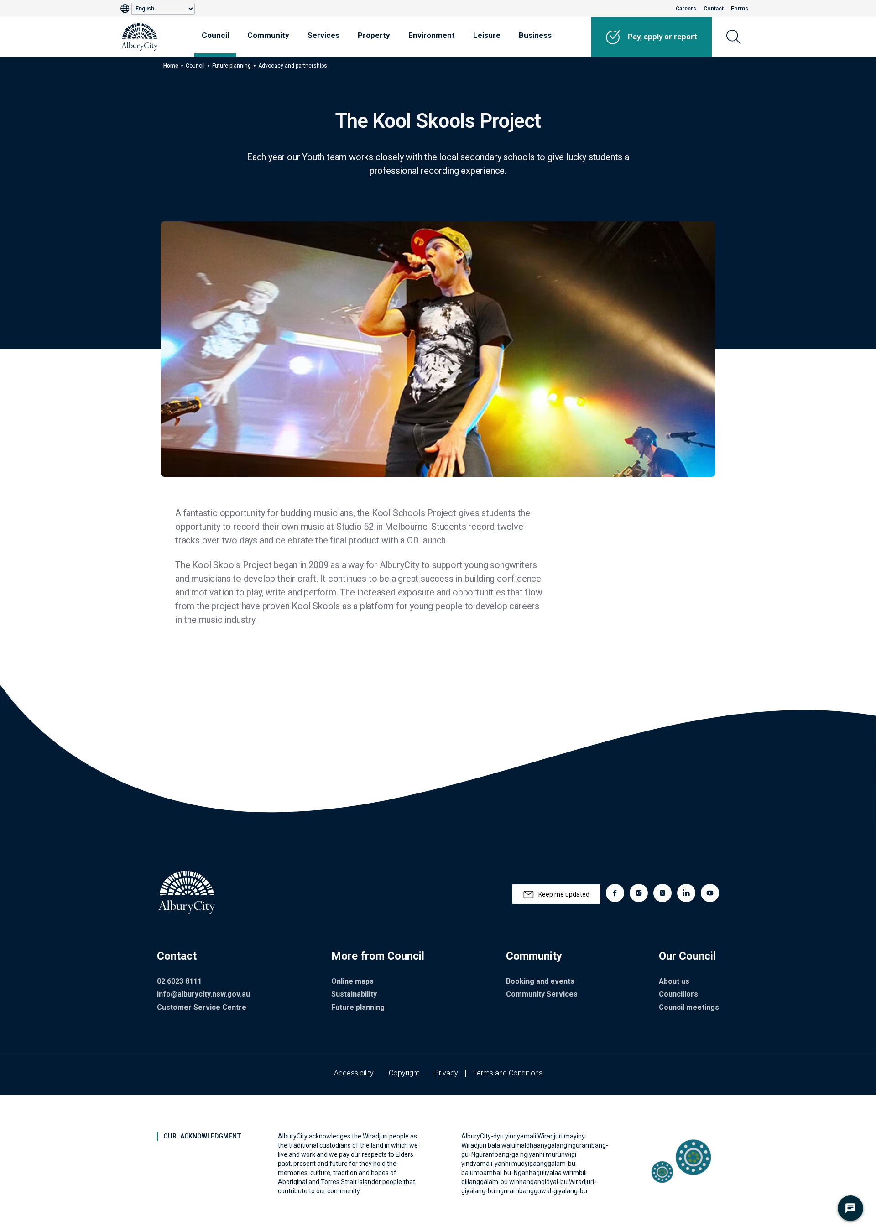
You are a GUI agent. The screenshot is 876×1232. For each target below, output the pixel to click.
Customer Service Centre (201, 1007)
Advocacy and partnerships (292, 66)
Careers (686, 8)
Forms (739, 8)
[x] (662, 893)
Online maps (352, 981)
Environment (431, 35)
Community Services (542, 994)
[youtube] (710, 893)
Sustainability (354, 994)
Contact (714, 8)
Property (374, 35)
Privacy (446, 1073)
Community (268, 35)
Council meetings (689, 1007)
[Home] (139, 37)
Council (215, 35)
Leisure (487, 35)
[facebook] (615, 893)
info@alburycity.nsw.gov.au (203, 994)
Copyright (404, 1073)
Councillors (678, 994)
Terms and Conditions (507, 1073)
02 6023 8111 (179, 981)
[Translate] (125, 8)
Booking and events (540, 981)
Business (535, 35)
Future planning (231, 66)
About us (674, 981)
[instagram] (639, 893)
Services (323, 35)
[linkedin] (686, 893)
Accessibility (354, 1073)
